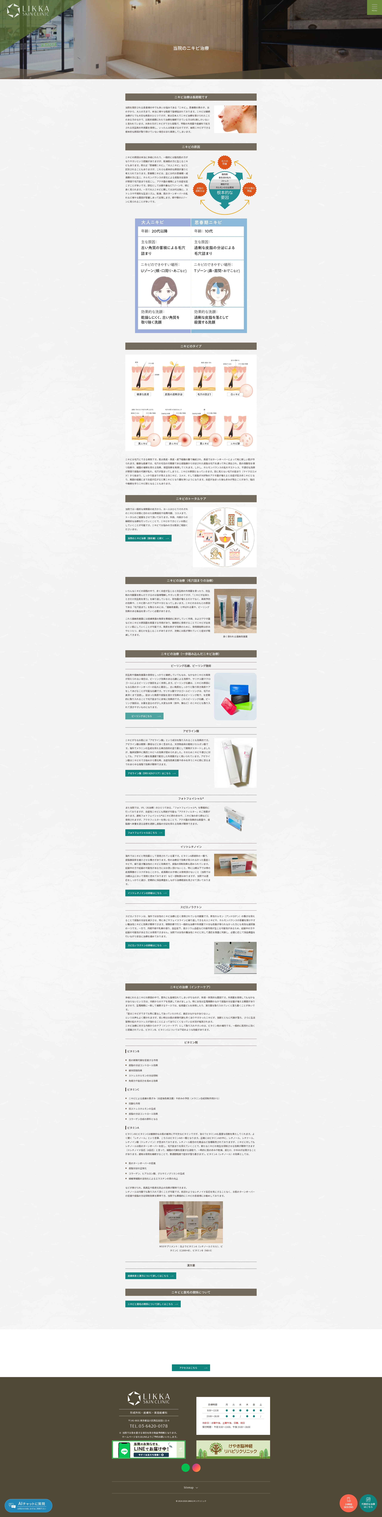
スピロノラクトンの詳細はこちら (145, 945)
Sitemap (189, 1487)
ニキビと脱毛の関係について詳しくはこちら (150, 1304)
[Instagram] (196, 1468)
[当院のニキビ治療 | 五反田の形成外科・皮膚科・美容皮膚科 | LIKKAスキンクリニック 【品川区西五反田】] (28, 11)
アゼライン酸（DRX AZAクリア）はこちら (149, 773)
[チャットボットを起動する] (28, 1505)
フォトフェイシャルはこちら (142, 832)
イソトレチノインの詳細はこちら (145, 893)
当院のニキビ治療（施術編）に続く (146, 538)
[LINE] (185, 1468)
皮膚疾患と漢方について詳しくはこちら (148, 1275)
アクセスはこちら (188, 1367)
